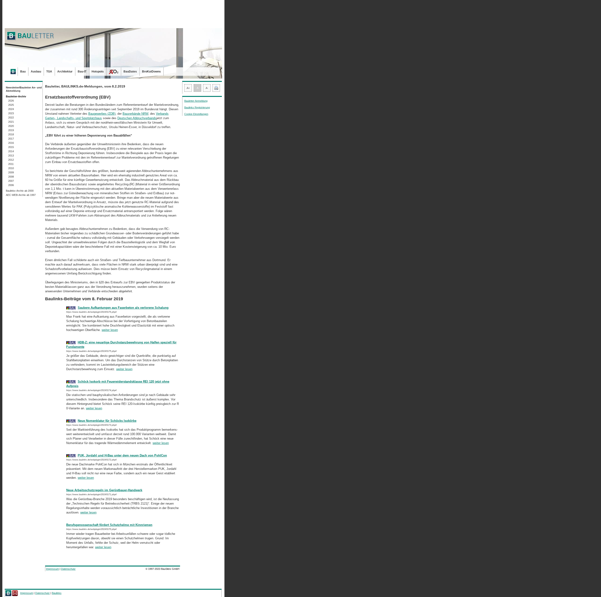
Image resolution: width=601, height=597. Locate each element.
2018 (11, 134)
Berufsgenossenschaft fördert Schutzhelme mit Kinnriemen (109, 525)
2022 (11, 117)
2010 (11, 168)
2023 (11, 113)
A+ (188, 88)
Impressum (52, 568)
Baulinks (57, 593)
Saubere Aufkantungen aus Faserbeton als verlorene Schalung (123, 307)
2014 (11, 151)
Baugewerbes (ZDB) (102, 113)
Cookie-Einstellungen (196, 114)
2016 (11, 142)
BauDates (130, 71)
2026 (11, 100)
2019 (11, 130)
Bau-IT (82, 71)
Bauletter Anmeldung (196, 100)
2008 (11, 176)
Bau (23, 71)
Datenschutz (68, 568)
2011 (11, 164)
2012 (11, 159)
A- (207, 88)
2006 (11, 185)
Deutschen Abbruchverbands (136, 118)
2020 (11, 126)
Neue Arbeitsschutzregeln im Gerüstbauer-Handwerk (104, 490)
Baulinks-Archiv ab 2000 (20, 190)
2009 (11, 172)
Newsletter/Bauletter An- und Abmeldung (24, 89)
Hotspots (98, 71)
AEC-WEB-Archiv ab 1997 (21, 195)
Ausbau (36, 71)
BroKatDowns (151, 71)
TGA (49, 71)
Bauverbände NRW (135, 113)
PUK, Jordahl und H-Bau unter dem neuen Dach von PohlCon (122, 455)
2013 (11, 155)
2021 (11, 121)
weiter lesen (110, 330)
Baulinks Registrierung (197, 107)
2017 (11, 138)
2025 (11, 104)
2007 (11, 180)
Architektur (65, 71)
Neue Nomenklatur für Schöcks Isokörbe (107, 420)
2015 (11, 147)
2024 (11, 109)
